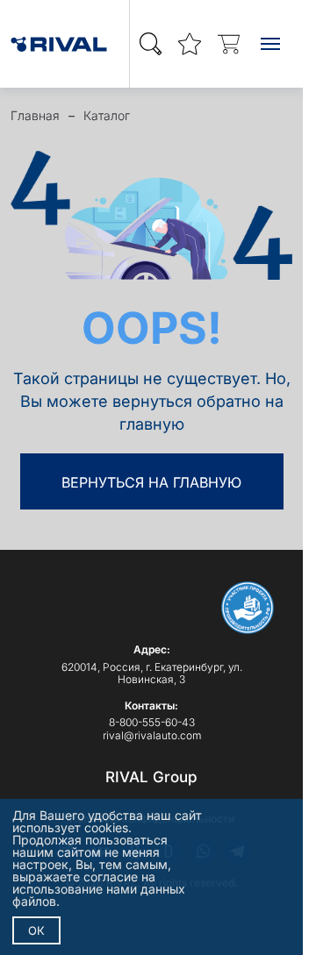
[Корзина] (228, 44)
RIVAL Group (151, 777)
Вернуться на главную (151, 482)
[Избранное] (189, 44)
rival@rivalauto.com (152, 735)
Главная (35, 115)
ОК (36, 930)
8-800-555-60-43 (152, 722)
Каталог (106, 115)
